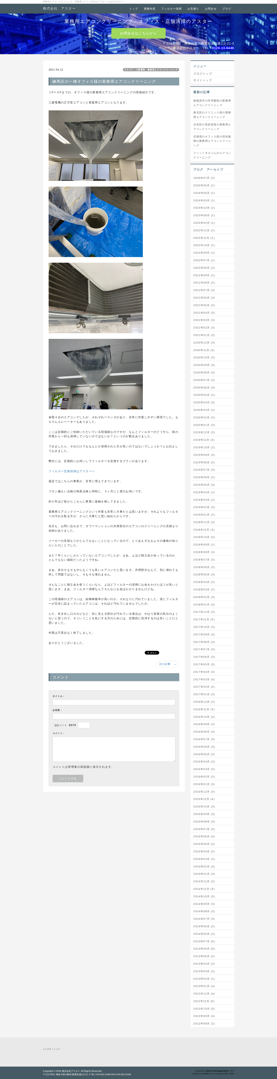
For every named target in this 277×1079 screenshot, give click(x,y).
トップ (133, 8)
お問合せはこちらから (138, 33)
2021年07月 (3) (204, 290)
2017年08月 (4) (204, 641)
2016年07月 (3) (204, 739)
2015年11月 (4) (204, 799)
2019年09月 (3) (204, 454)
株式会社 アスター (59, 8)
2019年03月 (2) (204, 499)
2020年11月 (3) (204, 350)
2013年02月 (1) (204, 978)
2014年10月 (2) (204, 896)
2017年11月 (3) (204, 619)
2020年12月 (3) (204, 342)
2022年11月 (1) (204, 237)
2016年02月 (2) (204, 776)
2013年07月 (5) (204, 941)
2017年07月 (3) (204, 649)
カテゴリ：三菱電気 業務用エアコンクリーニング (151, 69)
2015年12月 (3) (204, 791)
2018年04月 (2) (204, 582)
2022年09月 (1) (204, 252)
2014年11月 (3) (204, 888)
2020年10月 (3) (204, 357)
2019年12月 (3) (204, 432)
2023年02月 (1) (204, 222)
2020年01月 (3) (204, 424)
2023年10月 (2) (204, 207)
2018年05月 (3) (204, 574)
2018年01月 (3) (204, 604)
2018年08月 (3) (204, 552)
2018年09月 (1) (204, 544)
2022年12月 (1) (204, 230)
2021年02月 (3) (204, 327)
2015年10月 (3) (204, 806)
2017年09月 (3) (204, 634)
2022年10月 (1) (204, 245)
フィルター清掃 (171, 8)
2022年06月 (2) (204, 267)
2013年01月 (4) (204, 986)
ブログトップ (202, 73)
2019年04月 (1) (204, 492)
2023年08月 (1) (204, 215)
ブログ (226, 8)
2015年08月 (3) (204, 821)
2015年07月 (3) (204, 829)
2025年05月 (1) (204, 185)
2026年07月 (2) (204, 177)
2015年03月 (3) (204, 858)
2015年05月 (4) (204, 843)
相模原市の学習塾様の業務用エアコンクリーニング (212, 103)
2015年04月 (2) (204, 851)
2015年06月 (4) (204, 836)
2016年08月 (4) (204, 731)
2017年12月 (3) (204, 611)
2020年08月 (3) (204, 372)
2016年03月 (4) (204, 769)
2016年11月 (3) (204, 709)
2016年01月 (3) (204, 784)
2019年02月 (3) (204, 507)
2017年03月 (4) (204, 679)
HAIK (232, 1074)
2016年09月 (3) (204, 724)
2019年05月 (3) (204, 484)
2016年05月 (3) (204, 754)
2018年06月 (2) (204, 567)
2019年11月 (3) (204, 439)
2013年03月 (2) (204, 971)
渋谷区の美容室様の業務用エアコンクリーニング (212, 127)
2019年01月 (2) (204, 514)
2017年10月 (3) (204, 626)
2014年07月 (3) (204, 918)
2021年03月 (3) (204, 320)
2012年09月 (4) (204, 1016)
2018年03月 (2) (204, 589)
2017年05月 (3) (204, 664)
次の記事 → (167, 663)
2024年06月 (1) (204, 192)
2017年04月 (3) (204, 671)
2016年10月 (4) (204, 716)
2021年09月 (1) (204, 275)
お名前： (58, 710)
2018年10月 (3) (204, 537)
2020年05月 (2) (204, 394)
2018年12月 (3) (204, 522)
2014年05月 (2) (204, 933)
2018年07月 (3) (204, 559)
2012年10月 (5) (204, 1008)
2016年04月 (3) (204, 761)
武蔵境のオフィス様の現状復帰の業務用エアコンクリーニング (212, 141)
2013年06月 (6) (204, 948)
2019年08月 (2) (204, 462)
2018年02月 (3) (204, 597)
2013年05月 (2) (204, 956)
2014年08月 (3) (204, 911)
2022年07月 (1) (204, 260)
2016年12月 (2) (204, 701)
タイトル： (59, 696)
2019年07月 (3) (204, 469)
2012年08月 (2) (204, 1023)
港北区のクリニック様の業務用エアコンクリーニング (212, 114)
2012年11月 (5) (204, 1001)
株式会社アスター (71, 1071)
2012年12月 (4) (204, 993)
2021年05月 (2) (204, 305)
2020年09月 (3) (204, 364)
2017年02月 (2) (204, 686)
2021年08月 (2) (204, 282)
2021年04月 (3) (204, 312)
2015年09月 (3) (204, 814)
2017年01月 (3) (204, 694)
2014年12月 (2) (204, 881)
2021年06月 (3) (204, 297)
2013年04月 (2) (204, 963)
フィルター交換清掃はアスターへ (72, 471)
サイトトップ (202, 80)
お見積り (193, 8)
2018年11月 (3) (204, 529)
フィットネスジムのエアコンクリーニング (212, 155)
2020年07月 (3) (204, 380)
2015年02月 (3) (204, 866)
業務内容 (150, 8)
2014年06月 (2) (204, 926)
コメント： (59, 733)
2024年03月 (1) (204, 200)
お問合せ (211, 8)
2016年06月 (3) (204, 746)
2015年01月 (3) (204, 873)
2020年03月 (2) (204, 409)
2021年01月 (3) (204, 335)
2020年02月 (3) (204, 417)
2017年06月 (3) (204, 656)
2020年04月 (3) (204, 402)
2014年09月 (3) (204, 903)
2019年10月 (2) (204, 447)
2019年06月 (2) (204, 477)
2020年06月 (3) (204, 387)
